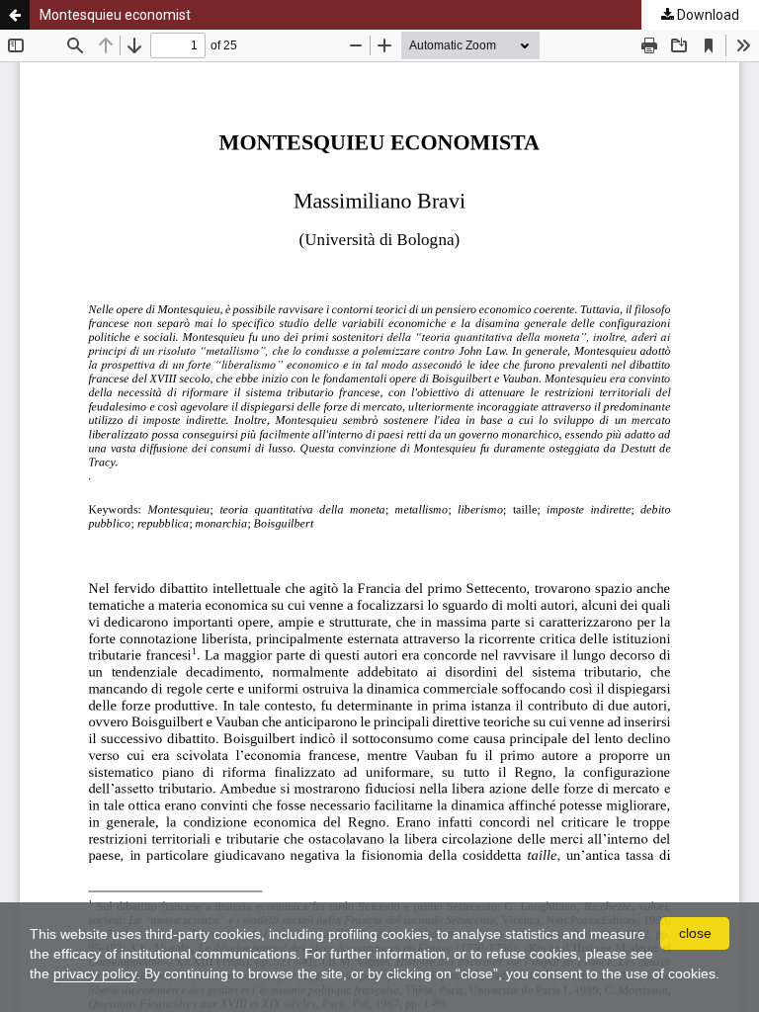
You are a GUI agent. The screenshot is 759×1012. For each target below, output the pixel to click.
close (695, 933)
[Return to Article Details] (15, 15)
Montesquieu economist (115, 15)
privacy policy (94, 973)
